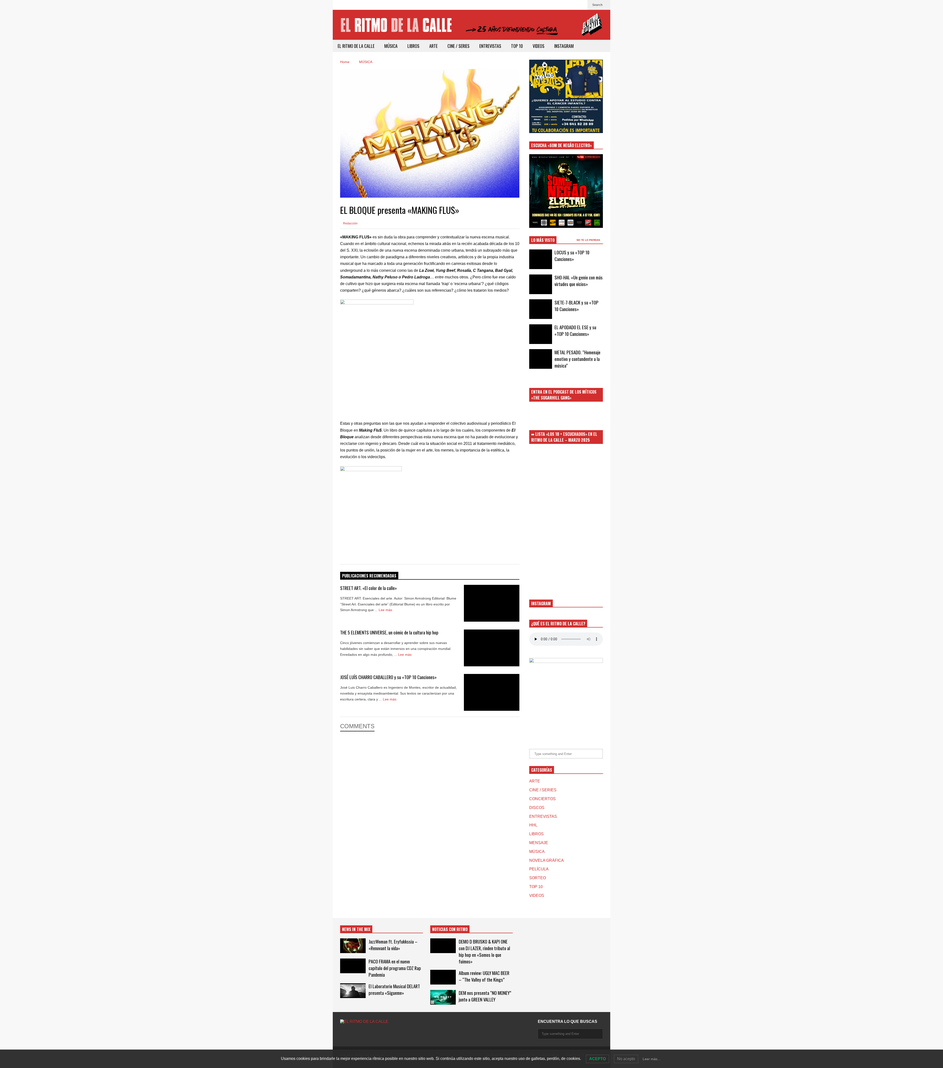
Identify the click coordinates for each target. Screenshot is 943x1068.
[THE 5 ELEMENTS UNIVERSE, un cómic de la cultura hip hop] (491, 648)
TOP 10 (517, 46)
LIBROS (413, 46)
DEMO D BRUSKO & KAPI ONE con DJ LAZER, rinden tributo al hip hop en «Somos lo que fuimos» (484, 951)
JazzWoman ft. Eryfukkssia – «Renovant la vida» (393, 944)
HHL (533, 825)
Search (597, 5)
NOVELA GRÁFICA (546, 860)
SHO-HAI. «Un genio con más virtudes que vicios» (579, 280)
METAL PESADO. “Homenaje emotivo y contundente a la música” (577, 359)
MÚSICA (391, 46)
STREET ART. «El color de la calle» (368, 588)
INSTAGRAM (564, 46)
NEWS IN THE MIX (356, 929)
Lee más (386, 610)
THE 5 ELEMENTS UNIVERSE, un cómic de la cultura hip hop (389, 632)
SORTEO (537, 878)
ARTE (433, 46)
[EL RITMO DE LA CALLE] (471, 27)
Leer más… (652, 1059)
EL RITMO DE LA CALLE (356, 46)
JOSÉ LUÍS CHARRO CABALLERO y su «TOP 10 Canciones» (388, 677)
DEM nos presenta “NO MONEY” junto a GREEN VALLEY (485, 996)
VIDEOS (538, 46)
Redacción (350, 223)
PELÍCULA (539, 869)
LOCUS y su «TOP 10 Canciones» (572, 255)
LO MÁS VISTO (543, 240)
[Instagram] (581, 5)
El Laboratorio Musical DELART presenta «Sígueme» (394, 989)
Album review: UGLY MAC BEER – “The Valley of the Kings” (484, 976)
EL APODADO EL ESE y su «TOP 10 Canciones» (575, 330)
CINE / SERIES (458, 46)
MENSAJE (538, 843)
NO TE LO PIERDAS (589, 240)
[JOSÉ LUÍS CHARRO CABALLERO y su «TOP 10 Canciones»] (491, 692)
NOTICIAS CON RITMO (450, 929)
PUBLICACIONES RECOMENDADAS (369, 576)
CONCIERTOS (542, 799)
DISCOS (536, 808)
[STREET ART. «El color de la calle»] (491, 603)
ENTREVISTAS (490, 46)
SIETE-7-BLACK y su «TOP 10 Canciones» (576, 305)
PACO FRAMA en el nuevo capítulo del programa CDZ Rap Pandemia (395, 968)
